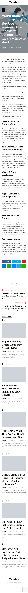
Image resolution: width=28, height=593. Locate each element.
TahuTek (14, 2)
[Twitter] (15, 588)
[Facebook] (12, 588)
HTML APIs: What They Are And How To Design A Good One (13, 433)
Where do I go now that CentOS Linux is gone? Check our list (13, 524)
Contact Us (16, 585)
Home (10, 585)
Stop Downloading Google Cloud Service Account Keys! (13, 344)
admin (4, 47)
